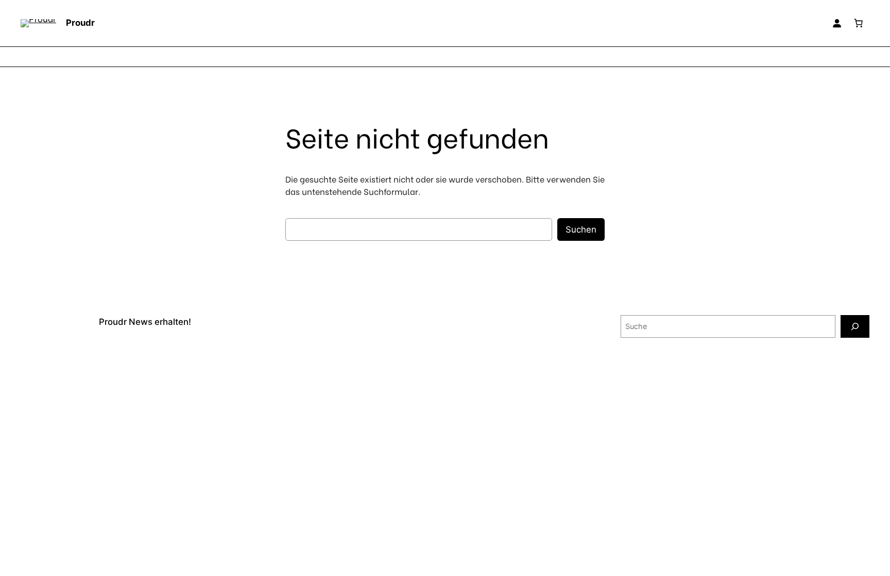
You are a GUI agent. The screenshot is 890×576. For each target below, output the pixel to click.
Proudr (80, 23)
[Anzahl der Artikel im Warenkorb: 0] (858, 23)
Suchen (581, 229)
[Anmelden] (837, 23)
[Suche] (855, 326)
